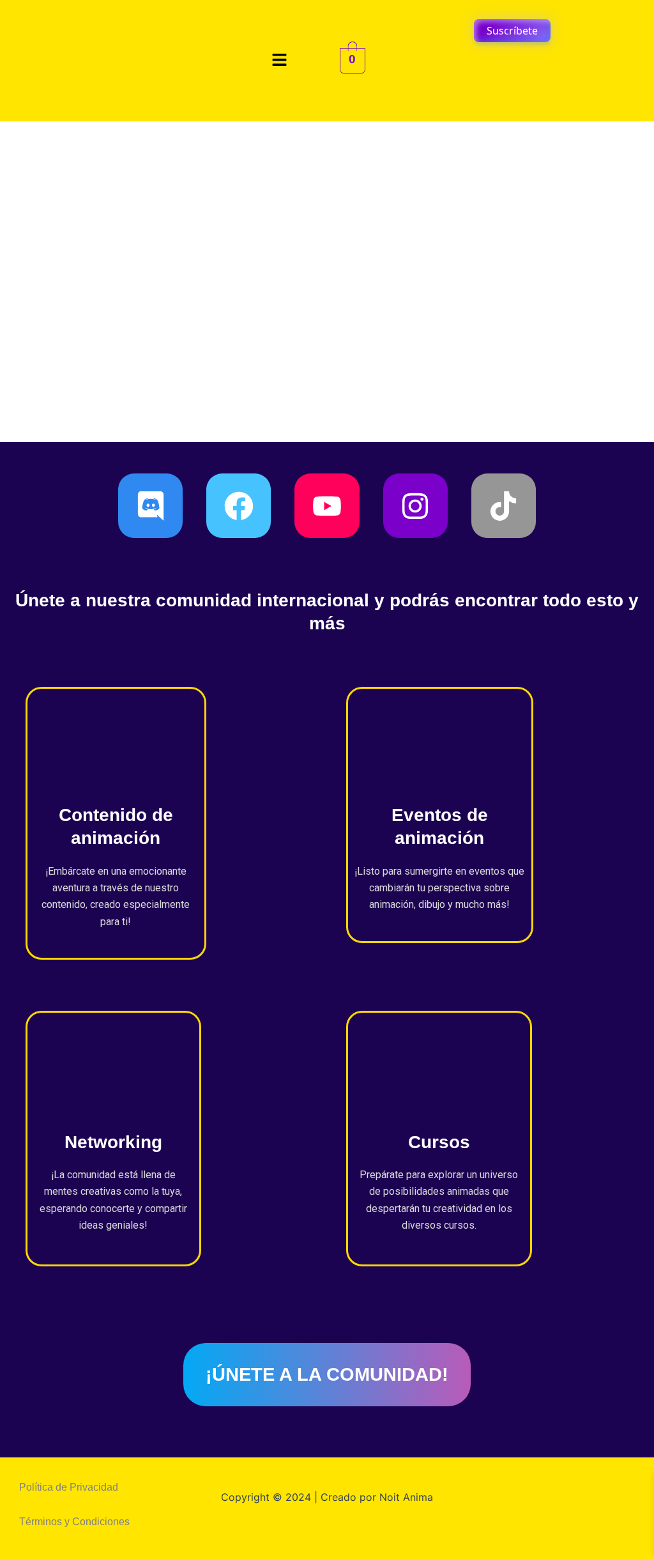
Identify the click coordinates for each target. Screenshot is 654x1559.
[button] (280, 61)
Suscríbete (512, 31)
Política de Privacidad (68, 1487)
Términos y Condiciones (74, 1521)
